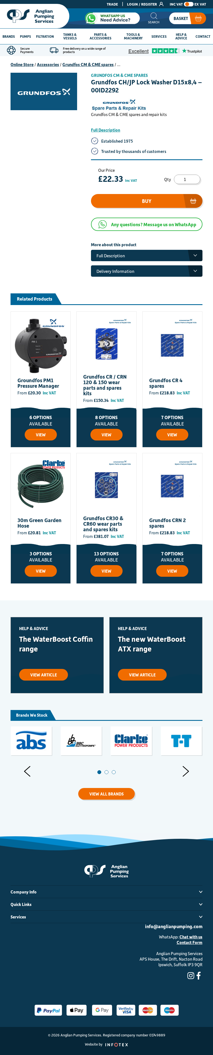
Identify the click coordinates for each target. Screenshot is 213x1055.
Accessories (48, 64)
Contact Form (189, 942)
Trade (112, 4)
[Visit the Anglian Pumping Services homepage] (34, 16)
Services (159, 36)
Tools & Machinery (133, 36)
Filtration (45, 36)
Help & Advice (181, 36)
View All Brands (106, 794)
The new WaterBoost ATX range (152, 643)
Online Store (22, 64)
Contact (203, 36)
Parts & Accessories (100, 36)
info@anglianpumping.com (173, 926)
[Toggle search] (154, 18)
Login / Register (142, 4)
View (41, 434)
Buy (146, 201)
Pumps (25, 36)
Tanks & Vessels (70, 36)
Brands (8, 36)
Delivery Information (115, 271)
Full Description (105, 130)
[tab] (99, 772)
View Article (43, 675)
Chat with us (190, 937)
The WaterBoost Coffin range (56, 643)
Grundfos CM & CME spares (88, 64)
